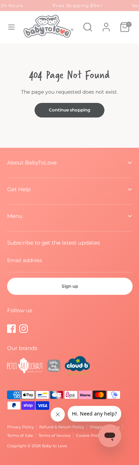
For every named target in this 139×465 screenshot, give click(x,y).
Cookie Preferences (95, 435)
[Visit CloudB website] (77, 366)
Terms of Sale (20, 435)
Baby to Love (54, 445)
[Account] (106, 23)
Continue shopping (69, 110)
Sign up (70, 286)
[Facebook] (11, 328)
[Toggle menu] (11, 27)
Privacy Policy (20, 426)
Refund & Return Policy (61, 426)
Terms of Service (54, 435)
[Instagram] (23, 328)
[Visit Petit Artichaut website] (25, 366)
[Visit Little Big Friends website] (54, 366)
